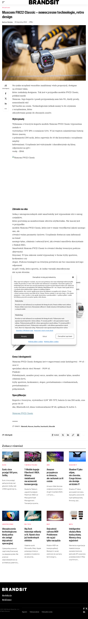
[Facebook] (84, 608)
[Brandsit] (44, 2)
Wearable (52, 426)
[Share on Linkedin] (5, 103)
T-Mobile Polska (30, 465)
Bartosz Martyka (7, 22)
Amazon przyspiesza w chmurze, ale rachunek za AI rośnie (55, 475)
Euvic (4, 465)
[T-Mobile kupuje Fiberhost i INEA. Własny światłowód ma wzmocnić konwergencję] (32, 457)
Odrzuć (45, 336)
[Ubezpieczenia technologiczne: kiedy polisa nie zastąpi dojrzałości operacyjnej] (10, 516)
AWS (48, 465)
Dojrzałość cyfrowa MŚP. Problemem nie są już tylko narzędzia (53, 534)
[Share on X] (5, 98)
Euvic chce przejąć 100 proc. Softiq (10, 472)
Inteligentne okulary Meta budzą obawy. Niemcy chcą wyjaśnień (75, 534)
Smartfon (37, 426)
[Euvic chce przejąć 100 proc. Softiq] (10, 457)
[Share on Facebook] (5, 93)
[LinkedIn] (84, 612)
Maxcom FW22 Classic (22, 413)
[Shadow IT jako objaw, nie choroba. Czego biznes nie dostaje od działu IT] (77, 457)
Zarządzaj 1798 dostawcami (24, 330)
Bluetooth (24, 426)
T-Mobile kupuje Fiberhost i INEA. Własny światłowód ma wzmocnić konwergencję (32, 477)
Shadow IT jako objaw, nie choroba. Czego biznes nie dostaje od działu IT (76, 477)
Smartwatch (44, 426)
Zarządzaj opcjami (65, 336)
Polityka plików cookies (35, 342)
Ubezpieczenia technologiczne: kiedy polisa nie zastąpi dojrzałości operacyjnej (9, 536)
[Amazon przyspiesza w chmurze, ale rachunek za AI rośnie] (55, 457)
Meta (71, 524)
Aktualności (6, 7)
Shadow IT (73, 465)
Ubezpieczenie (7, 524)
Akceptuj (24, 336)
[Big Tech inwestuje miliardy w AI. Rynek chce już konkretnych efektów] (32, 516)
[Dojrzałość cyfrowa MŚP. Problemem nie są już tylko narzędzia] (55, 516)
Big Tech (27, 524)
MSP (48, 524)
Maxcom (30, 426)
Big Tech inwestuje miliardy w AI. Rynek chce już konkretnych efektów (32, 534)
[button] (73, 277)
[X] (86, 608)
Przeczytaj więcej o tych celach (43, 330)
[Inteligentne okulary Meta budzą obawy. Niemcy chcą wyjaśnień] (77, 516)
